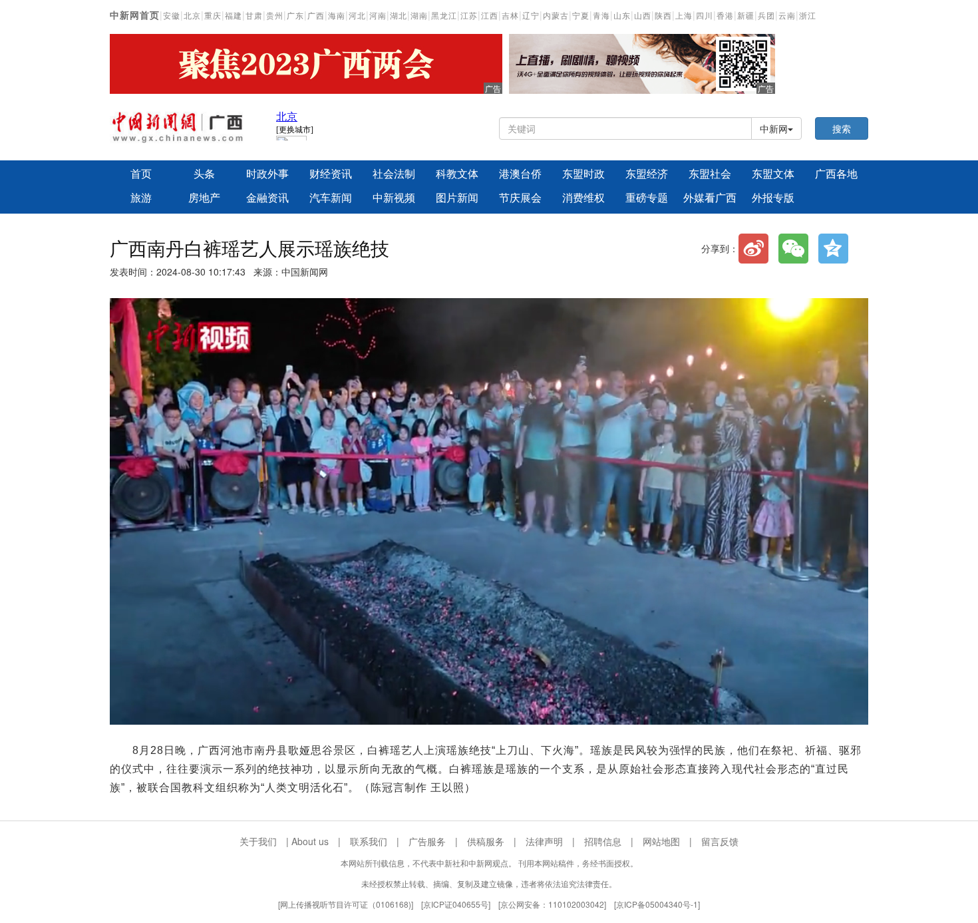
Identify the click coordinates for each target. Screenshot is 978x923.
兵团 (766, 16)
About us (310, 841)
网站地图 (661, 841)
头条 (204, 174)
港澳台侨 (520, 174)
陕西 (663, 16)
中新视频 (394, 198)
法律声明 (544, 841)
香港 (725, 16)
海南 (336, 16)
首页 (141, 174)
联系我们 (368, 841)
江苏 (469, 16)
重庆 (213, 16)
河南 (378, 16)
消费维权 (583, 198)
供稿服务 (485, 841)
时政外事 (267, 174)
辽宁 (531, 16)
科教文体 (457, 174)
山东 (622, 16)
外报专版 (773, 198)
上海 (684, 16)
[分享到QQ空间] (833, 249)
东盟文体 (773, 174)
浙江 (807, 16)
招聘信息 (602, 841)
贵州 (274, 16)
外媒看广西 (709, 198)
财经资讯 (330, 174)
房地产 (204, 198)
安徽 (171, 16)
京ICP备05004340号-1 (657, 904)
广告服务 (427, 841)
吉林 (510, 16)
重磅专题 (646, 198)
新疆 (745, 16)
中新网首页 (135, 15)
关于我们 (258, 841)
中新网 (774, 128)
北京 (192, 16)
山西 (642, 16)
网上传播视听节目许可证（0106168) (345, 904)
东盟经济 (646, 174)
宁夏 (580, 16)
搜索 (841, 128)
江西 (489, 16)
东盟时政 (583, 174)
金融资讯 (267, 198)
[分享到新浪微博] (753, 249)
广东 (295, 16)
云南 (787, 16)
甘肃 (254, 16)
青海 (601, 16)
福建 (233, 16)
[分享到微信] (793, 249)
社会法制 (394, 174)
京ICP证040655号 (455, 904)
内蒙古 (556, 16)
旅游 (141, 198)
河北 (357, 16)
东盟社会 (710, 174)
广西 (316, 16)
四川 (704, 16)
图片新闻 (457, 198)
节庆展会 (520, 198)
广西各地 (836, 174)
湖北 (398, 16)
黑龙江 (444, 16)
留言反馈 (719, 841)
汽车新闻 (330, 198)
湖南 (419, 16)
